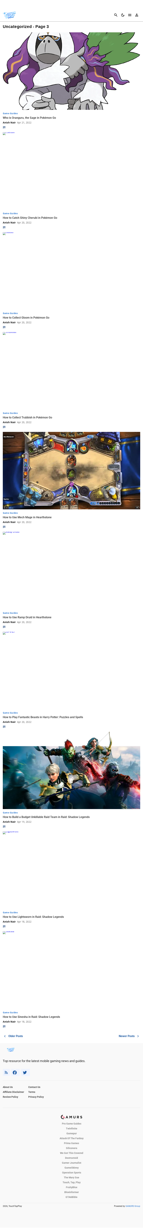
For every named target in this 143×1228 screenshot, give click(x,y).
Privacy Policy (36, 1096)
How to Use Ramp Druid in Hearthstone (27, 617)
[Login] (136, 15)
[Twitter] (25, 1072)
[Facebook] (15, 1072)
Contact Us (34, 1087)
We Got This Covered (71, 1153)
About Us (8, 1087)
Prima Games (71, 1143)
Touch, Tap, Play (72, 1182)
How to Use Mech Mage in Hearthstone (27, 517)
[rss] (6, 1072)
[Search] (115, 15)
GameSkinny (72, 1167)
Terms (31, 1092)
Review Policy (10, 1096)
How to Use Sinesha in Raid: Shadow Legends (31, 1017)
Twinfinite (71, 1128)
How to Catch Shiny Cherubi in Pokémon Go (30, 217)
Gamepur (71, 1133)
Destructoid (71, 1157)
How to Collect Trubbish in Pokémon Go (27, 417)
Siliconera (71, 1148)
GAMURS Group (133, 1206)
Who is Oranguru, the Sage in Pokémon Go (29, 117)
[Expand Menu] (129, 15)
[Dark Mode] (122, 15)
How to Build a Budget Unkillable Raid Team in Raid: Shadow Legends (46, 817)
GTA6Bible (71, 1197)
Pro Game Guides (71, 1123)
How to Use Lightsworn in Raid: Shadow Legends (33, 917)
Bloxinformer (71, 1192)
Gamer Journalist (71, 1162)
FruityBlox (71, 1187)
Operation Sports (71, 1172)
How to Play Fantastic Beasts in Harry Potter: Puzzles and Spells (43, 717)
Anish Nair (9, 122)
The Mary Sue (71, 1177)
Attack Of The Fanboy (72, 1138)
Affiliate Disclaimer (13, 1092)
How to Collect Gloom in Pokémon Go (26, 317)
